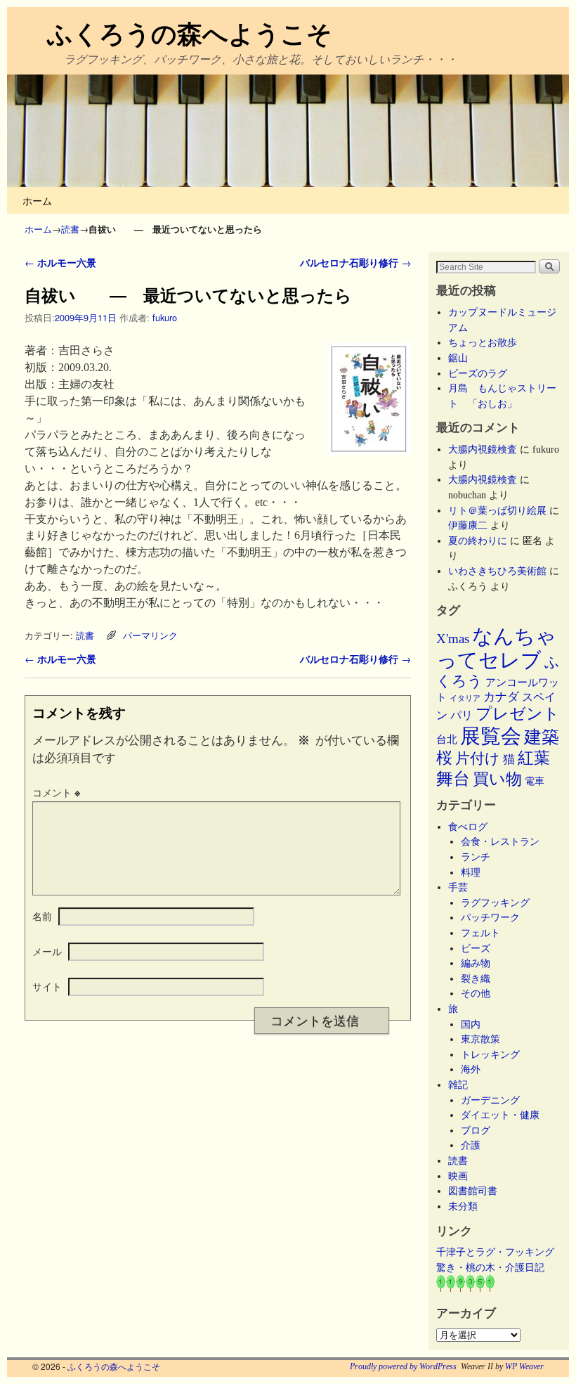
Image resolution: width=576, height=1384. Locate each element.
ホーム (37, 200)
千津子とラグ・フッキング (495, 1251)
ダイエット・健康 (500, 1114)
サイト (47, 986)
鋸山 (458, 357)
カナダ (501, 697)
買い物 (497, 779)
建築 (541, 736)
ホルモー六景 (60, 262)
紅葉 (534, 758)
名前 (42, 916)
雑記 (458, 1084)
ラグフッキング (495, 902)
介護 (470, 1145)
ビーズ (475, 948)
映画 (458, 1176)
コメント (56, 792)
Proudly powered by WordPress (403, 1366)
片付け (477, 758)
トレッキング (490, 1054)
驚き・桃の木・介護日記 (490, 1267)
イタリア (465, 698)
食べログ (467, 826)
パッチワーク (495, 917)
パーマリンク (150, 635)
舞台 (453, 778)
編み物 (475, 963)
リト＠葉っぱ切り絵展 (497, 510)
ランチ (475, 856)
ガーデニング (490, 1100)
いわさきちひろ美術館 (497, 570)
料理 (470, 872)
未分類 (463, 1206)
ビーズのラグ (477, 373)
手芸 (458, 887)
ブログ (475, 1130)
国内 (470, 1024)
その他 (475, 993)
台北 (446, 739)
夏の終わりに (477, 540)
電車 (534, 781)
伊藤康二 (467, 525)
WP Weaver (524, 1366)
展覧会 (490, 736)
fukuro (164, 317)
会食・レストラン (500, 841)
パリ (461, 715)
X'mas (452, 638)
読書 (70, 228)
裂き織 (475, 978)
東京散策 (485, 1039)
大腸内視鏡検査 (482, 449)
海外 (470, 1069)
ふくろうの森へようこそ (189, 32)
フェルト (480, 932)
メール (47, 951)
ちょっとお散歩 (482, 342)
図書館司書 (472, 1190)
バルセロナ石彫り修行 (355, 262)
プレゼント (518, 713)
